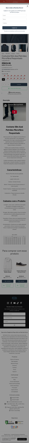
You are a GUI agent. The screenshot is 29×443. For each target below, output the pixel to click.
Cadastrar (14, 28)
